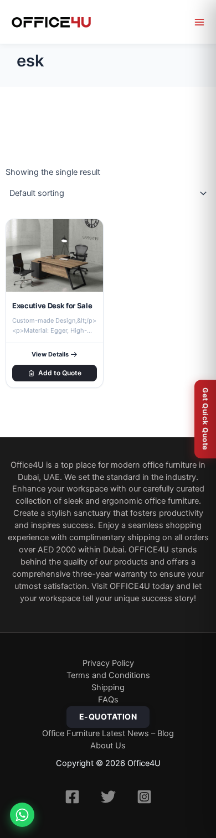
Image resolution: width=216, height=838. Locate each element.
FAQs (108, 700)
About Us (108, 746)
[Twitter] (108, 797)
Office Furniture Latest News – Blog (108, 733)
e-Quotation (108, 716)
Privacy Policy (108, 663)
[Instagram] (144, 797)
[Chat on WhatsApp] (22, 815)
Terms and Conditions (108, 675)
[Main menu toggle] (199, 22)
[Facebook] (72, 797)
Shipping (108, 687)
